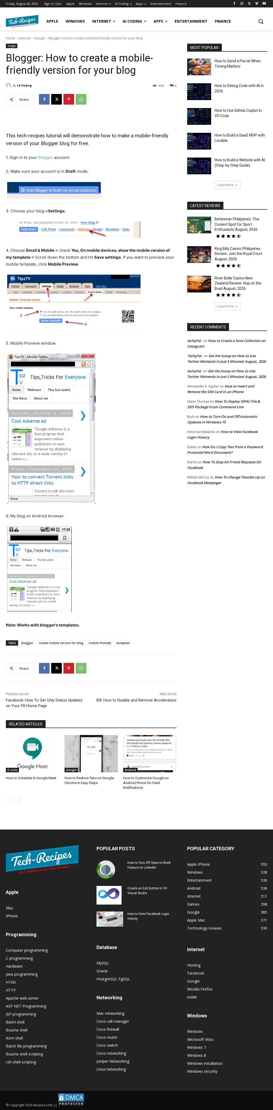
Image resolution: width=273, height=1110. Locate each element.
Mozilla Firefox (199, 989)
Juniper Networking (113, 1061)
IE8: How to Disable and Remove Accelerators (136, 700)
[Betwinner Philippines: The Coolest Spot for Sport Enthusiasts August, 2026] (199, 225)
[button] (260, 21)
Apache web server (22, 998)
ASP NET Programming (26, 1006)
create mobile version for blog (61, 643)
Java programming (22, 974)
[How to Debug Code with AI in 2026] (199, 91)
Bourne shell (16, 1030)
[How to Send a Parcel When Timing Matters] (199, 67)
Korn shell (14, 1038)
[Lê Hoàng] (9, 85)
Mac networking (110, 1013)
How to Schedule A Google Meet (31, 778)
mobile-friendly (100, 643)
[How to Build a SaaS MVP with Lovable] (199, 141)
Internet (24, 38)
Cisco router (107, 1037)
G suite (12, 770)
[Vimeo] (257, 4)
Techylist (194, 355)
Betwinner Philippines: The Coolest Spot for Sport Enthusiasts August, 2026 (237, 224)
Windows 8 (196, 1055)
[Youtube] (264, 4)
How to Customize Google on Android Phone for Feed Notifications (146, 783)
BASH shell (15, 1022)
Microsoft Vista (200, 1039)
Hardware (14, 966)
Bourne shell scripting (24, 1054)
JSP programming (21, 1014)
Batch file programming (26, 1046)
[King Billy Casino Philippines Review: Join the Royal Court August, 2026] (199, 254)
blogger (27, 643)
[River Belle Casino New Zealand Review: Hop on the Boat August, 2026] (199, 284)
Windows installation (205, 1063)
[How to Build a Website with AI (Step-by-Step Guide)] (199, 166)
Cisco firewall (108, 1029)
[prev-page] (9, 800)
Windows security (202, 1071)
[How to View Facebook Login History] (110, 919)
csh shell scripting (21, 1061)
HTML (11, 982)
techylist (194, 340)
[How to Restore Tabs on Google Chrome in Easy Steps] (91, 753)
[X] (249, 4)
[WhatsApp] (81, 99)
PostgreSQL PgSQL (113, 978)
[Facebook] (234, 4)
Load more (225, 185)
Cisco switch (107, 1045)
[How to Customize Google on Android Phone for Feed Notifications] (149, 753)
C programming (19, 958)
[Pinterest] (68, 99)
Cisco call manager (113, 1021)
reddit (192, 997)
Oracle (102, 970)
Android (130, 770)
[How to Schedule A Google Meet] (32, 753)
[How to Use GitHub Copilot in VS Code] (199, 116)
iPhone (12, 915)
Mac (9, 907)
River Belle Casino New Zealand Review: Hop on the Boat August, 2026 (238, 283)
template (123, 643)
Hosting (193, 965)
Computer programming (27, 950)
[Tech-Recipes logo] (22, 21)
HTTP (11, 990)
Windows (195, 1031)
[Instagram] (242, 4)
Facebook (195, 973)
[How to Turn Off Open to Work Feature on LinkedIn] (106, 869)
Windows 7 (196, 1047)
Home (10, 38)
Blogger (45, 157)
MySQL (103, 962)
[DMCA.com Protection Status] (71, 1105)
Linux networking (111, 1069)
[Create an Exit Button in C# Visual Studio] (109, 895)
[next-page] (17, 800)
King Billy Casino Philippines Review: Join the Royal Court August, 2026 (238, 253)
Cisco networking (111, 1053)
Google (39, 38)
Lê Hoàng (24, 85)
